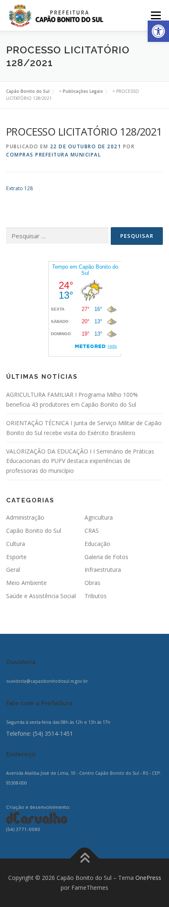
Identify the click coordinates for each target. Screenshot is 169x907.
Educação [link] (97, 544)
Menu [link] (155, 15)
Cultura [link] (15, 544)
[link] (158, 31)
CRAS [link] (91, 530)
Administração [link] (25, 517)
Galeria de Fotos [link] (106, 557)
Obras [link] (92, 583)
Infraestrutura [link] (102, 569)
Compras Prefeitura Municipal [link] (53, 154)
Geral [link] (13, 569)
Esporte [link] (16, 557)
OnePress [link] (148, 878)
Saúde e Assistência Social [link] (41, 596)
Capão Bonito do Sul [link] (33, 530)
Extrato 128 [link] (19, 188)
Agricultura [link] (98, 517)
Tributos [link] (95, 596)
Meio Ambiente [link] (26, 583)
